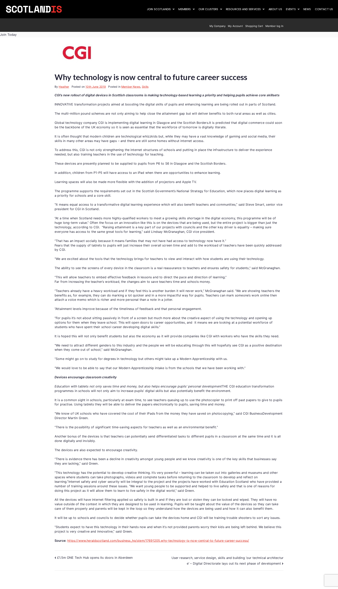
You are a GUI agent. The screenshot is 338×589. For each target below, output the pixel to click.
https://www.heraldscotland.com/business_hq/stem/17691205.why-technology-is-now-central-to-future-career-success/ (158, 541)
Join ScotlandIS (159, 9)
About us (275, 9)
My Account (235, 26)
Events (291, 9)
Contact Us (324, 9)
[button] (161, 9)
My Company (217, 26)
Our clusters (208, 9)
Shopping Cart (254, 26)
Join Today (8, 35)
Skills (145, 86)
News (307, 9)
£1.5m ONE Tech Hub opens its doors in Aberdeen (95, 558)
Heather (64, 86)
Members (184, 9)
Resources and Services (243, 9)
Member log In (274, 26)
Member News (130, 86)
